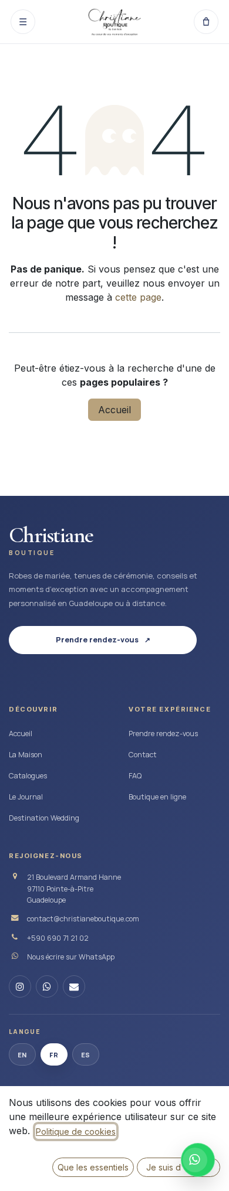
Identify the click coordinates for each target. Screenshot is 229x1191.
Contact (143, 755)
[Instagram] (20, 986)
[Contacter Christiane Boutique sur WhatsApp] (198, 1160)
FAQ (135, 776)
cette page (138, 297)
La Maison (25, 755)
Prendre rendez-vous (163, 734)
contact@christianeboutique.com (83, 919)
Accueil (114, 410)
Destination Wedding (44, 818)
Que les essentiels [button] (93, 1167)
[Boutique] (206, 21)
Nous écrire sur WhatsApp (70, 957)
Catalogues (28, 776)
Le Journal (26, 797)
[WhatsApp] (47, 986)
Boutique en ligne (157, 797)
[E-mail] (74, 986)
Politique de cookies (76, 1131)
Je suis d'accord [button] (178, 1167)
